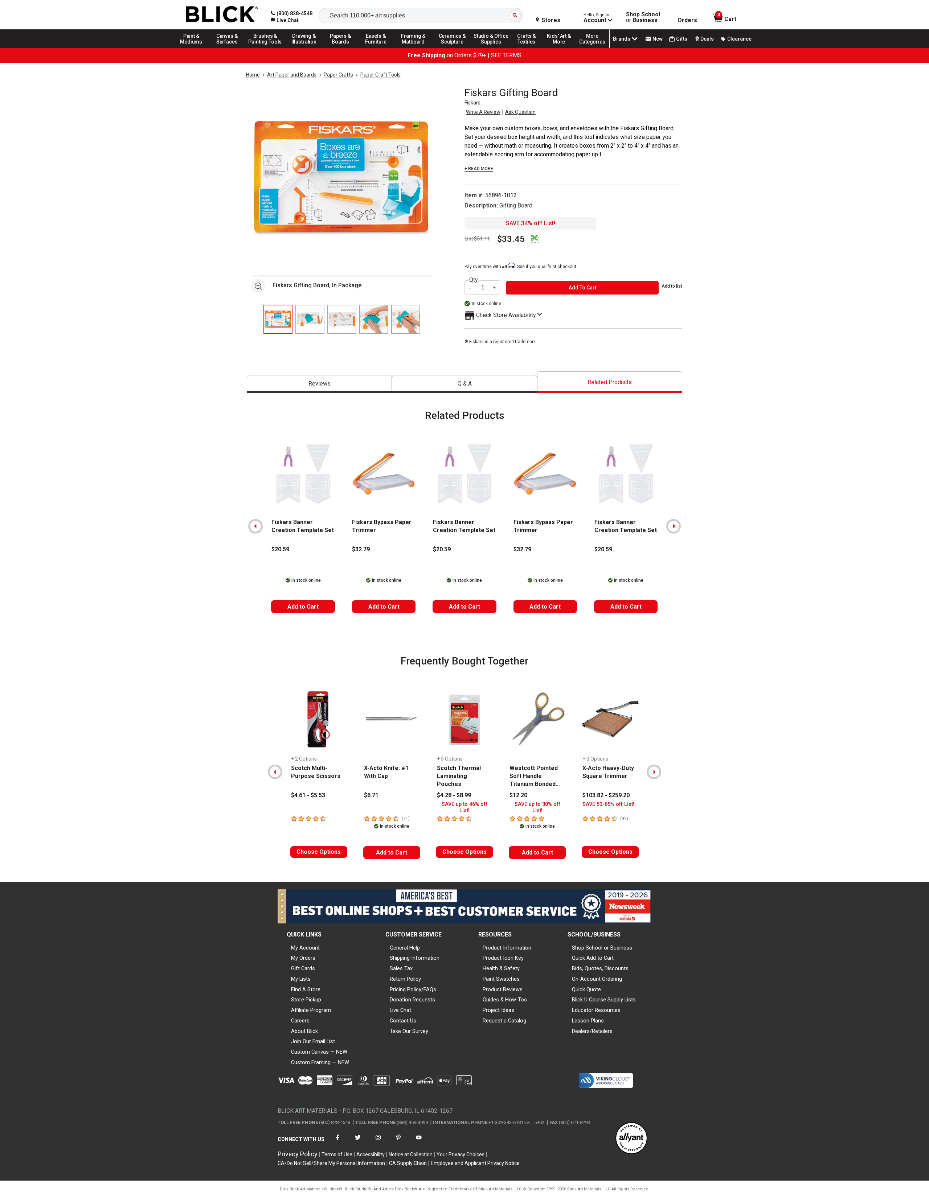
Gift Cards (303, 968)
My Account (305, 947)
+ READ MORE (478, 168)
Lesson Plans (588, 1020)
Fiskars (472, 103)
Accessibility (370, 1154)
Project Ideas (498, 1010)
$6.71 (371, 795)
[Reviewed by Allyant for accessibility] (631, 1139)
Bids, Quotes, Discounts (600, 968)
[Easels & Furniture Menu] (377, 48)
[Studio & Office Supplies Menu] (491, 48)
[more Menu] (592, 48)
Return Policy (405, 979)
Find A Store (305, 989)
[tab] (319, 384)
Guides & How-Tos (505, 999)
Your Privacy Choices (460, 1154)
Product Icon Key (503, 958)
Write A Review (483, 112)
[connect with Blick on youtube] (419, 1142)
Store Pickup (306, 999)
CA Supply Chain (408, 1163)
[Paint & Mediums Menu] (193, 48)
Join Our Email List (313, 1041)
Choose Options (318, 851)
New (657, 39)
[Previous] (255, 526)
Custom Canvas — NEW (319, 1052)
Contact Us (403, 1020)
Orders (687, 20)
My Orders (303, 958)
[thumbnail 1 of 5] (277, 319)
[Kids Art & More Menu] (562, 48)
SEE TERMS (506, 55)
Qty (473, 280)
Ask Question (520, 112)
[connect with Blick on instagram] (378, 1142)
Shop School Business (643, 17)
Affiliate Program (311, 1010)
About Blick (304, 1031)
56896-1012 (501, 195)
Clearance (739, 39)
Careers (300, 1020)
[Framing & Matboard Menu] (413, 48)
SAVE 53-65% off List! (608, 804)
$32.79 (361, 549)
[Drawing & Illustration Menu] (304, 48)
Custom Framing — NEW (320, 1062)
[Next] (673, 526)
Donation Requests (412, 999)
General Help (405, 947)
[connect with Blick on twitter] (358, 1142)
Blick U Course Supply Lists (604, 999)
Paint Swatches (501, 979)
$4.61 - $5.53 (308, 795)
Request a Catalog (504, 1020)
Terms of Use (337, 1154)
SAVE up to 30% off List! (537, 807)
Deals (707, 39)
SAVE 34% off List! (530, 223)
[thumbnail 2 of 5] (309, 319)
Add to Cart (303, 606)
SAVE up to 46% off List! (464, 807)
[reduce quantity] (470, 288)
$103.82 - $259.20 (606, 795)
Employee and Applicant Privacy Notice (475, 1163)
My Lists (301, 979)
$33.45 (511, 239)
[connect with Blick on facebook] (337, 1142)
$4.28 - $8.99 (454, 795)
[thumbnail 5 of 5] (405, 319)
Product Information (507, 947)
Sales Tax (401, 968)
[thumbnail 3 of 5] (341, 319)
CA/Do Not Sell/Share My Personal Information (331, 1163)
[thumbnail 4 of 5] (373, 319)
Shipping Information (414, 958)
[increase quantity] (494, 288)
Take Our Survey (409, 1031)
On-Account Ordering (597, 979)
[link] (285, 20)
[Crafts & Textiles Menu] (529, 48)
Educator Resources (596, 1010)
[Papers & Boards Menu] (342, 48)
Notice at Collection (411, 1154)
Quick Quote (586, 989)
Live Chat (400, 1010)
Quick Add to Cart (593, 958)
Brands (621, 39)
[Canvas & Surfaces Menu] (227, 48)
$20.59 (280, 549)
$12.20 (518, 795)
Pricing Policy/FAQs (413, 989)
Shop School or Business (602, 947)
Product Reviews (503, 989)
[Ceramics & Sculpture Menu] (452, 48)
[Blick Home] (222, 15)
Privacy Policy (298, 1154)
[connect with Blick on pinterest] (398, 1142)
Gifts (681, 39)
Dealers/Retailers (592, 1031)
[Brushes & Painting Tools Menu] (265, 48)
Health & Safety (501, 968)
